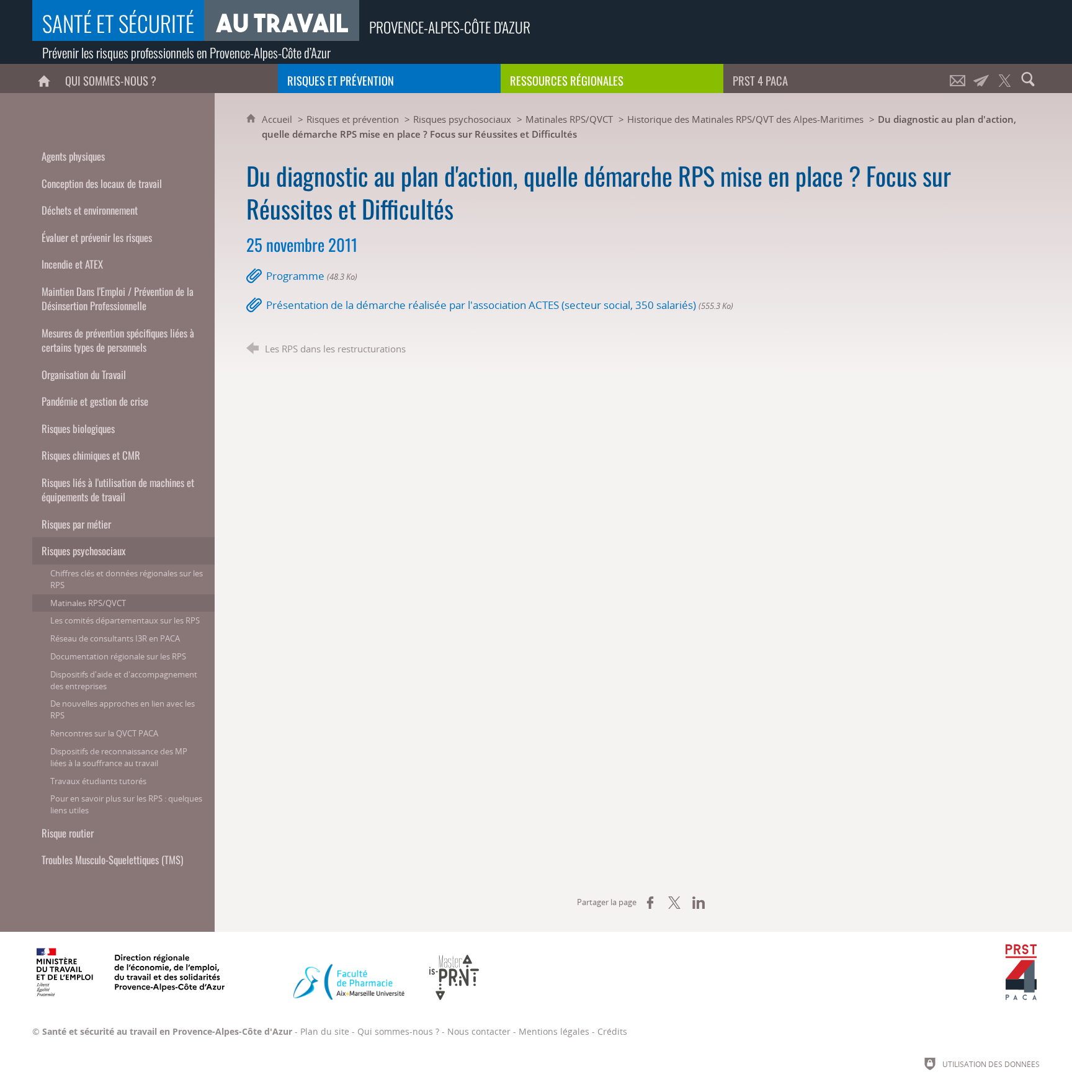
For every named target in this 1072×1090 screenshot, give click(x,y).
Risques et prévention (352, 119)
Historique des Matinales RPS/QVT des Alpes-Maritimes (745, 119)
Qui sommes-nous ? (398, 1031)
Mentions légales (554, 1031)
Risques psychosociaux (462, 119)
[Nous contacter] (957, 78)
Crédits (612, 1031)
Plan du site (324, 1031)
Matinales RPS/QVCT (569, 119)
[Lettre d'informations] (981, 78)
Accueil (278, 119)
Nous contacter (479, 1031)
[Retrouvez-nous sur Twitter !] (1004, 78)
